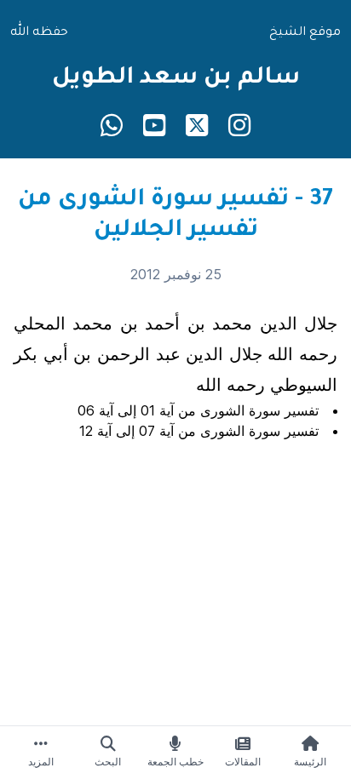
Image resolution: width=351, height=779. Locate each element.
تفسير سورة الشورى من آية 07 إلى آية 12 (199, 430)
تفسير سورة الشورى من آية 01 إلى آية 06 (198, 410)
